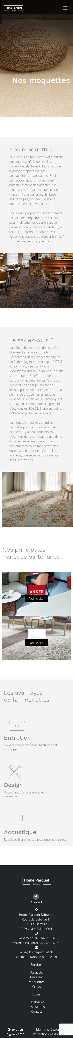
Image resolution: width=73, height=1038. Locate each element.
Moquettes (37, 982)
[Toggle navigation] (65, 8)
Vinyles (36, 986)
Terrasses (37, 977)
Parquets (36, 972)
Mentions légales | (49, 1029)
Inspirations (36, 1007)
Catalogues (36, 1002)
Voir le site (36, 598)
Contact (36, 1011)
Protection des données (49, 1034)
